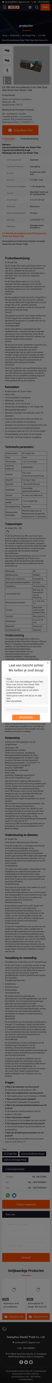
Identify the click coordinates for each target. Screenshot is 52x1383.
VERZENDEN (26, 717)
